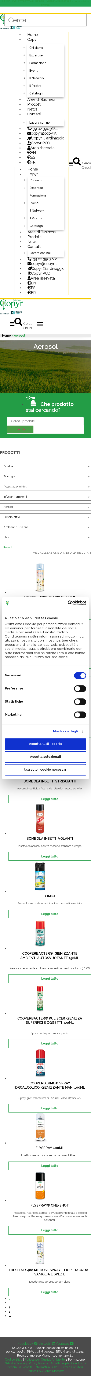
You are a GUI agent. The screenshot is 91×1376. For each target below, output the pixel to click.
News (32, 109)
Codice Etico (13, 1359)
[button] (71, 164)
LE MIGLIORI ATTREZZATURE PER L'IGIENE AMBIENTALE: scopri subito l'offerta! (45, 3)
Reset (7, 547)
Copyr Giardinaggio (47, 138)
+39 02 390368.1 (44, 128)
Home (32, 34)
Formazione (37, 63)
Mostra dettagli (65, 731)
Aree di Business (41, 99)
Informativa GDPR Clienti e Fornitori (58, 1367)
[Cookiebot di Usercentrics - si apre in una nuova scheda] (67, 603)
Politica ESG (35, 1371)
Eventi (33, 70)
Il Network (36, 78)
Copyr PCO (40, 143)
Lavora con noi (39, 122)
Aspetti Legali (59, 1363)
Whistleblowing (16, 1363)
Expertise (36, 55)
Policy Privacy (38, 1363)
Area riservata (42, 148)
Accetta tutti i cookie (45, 744)
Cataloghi (36, 93)
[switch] (80, 688)
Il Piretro (35, 85)
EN (33, 152)
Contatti (34, 114)
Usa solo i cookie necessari (45, 769)
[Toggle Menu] (40, 324)
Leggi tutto (49, 799)
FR (33, 292)
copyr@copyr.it (43, 133)
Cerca (20, 429)
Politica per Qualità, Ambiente (45, 1359)
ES (33, 157)
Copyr (32, 39)
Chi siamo (36, 47)
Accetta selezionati (45, 757)
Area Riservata (54, 1371)
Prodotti (34, 104)
